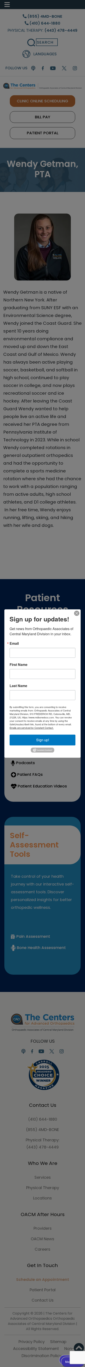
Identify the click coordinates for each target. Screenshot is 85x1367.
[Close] (76, 613)
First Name (18, 664)
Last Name (18, 685)
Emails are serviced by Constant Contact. (32, 727)
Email (14, 643)
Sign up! (42, 739)
